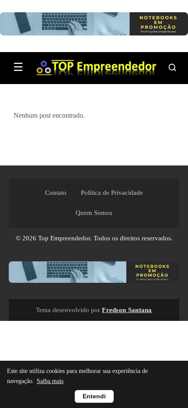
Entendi (94, 396)
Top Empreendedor (64, 238)
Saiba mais (50, 381)
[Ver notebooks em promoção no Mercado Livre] (94, 26)
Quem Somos (94, 212)
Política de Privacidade (112, 192)
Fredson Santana (127, 309)
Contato (55, 192)
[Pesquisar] (172, 67)
